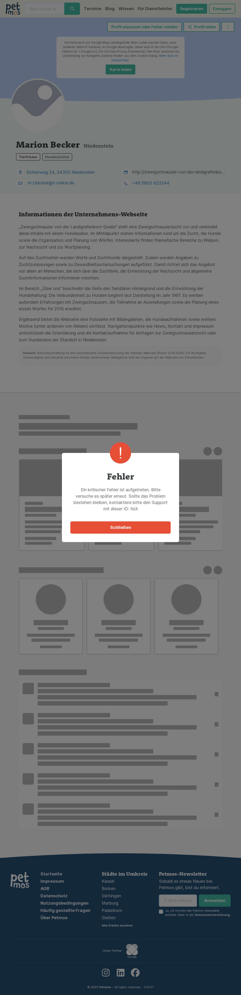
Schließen (120, 527)
